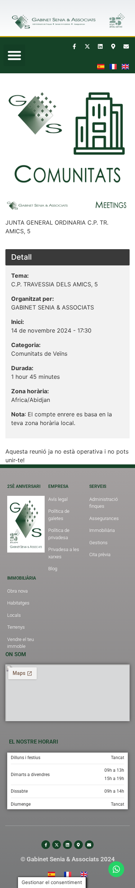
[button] (14, 55)
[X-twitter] (87, 46)
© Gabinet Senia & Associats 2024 (68, 859)
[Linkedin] (100, 46)
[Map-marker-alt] (113, 46)
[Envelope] (126, 46)
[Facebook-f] (74, 46)
